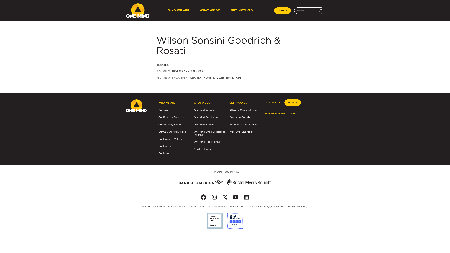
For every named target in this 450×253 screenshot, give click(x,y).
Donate (282, 10)
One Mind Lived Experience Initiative (209, 133)
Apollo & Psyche (203, 149)
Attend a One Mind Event (243, 110)
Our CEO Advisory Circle (172, 131)
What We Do (210, 10)
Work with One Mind (240, 131)
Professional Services (187, 71)
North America (207, 77)
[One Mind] (138, 10)
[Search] (320, 10)
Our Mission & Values (170, 139)
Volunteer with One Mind (243, 124)
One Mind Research (205, 110)
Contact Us (272, 102)
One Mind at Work (204, 124)
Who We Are (178, 10)
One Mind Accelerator (206, 117)
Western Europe (230, 77)
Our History (164, 146)
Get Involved (242, 10)
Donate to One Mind (240, 117)
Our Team (163, 110)
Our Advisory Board (169, 124)
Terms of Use (236, 206)
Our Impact (164, 153)
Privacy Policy (217, 206)
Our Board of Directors (171, 117)
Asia (193, 77)
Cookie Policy (197, 206)
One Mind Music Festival (207, 141)
